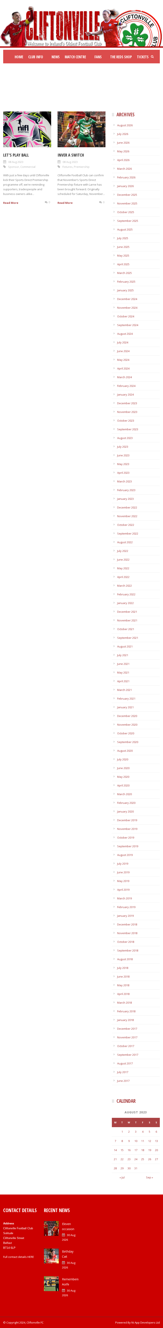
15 (122, 1150)
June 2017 (123, 1081)
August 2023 (125, 438)
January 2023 (125, 499)
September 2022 (127, 533)
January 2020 (125, 811)
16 (129, 1150)
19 (149, 1150)
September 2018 (127, 950)
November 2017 (127, 1037)
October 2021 (125, 629)
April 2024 (123, 368)
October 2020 (125, 733)
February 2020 (126, 803)
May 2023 (123, 464)
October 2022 (125, 525)
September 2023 (127, 429)
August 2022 (125, 542)
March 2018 (124, 1002)
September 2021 (127, 638)
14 (115, 1150)
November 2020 (127, 725)
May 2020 (123, 777)
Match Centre (75, 56)
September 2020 (127, 742)
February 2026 (126, 177)
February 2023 (126, 490)
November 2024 (127, 308)
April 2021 (123, 681)
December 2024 (127, 299)
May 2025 (123, 255)
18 (142, 1150)
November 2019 (127, 829)
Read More (10, 203)
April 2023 (123, 473)
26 (149, 1159)
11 (142, 1141)
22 (122, 1159)
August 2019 (125, 855)
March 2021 (124, 690)
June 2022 (123, 559)
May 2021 (123, 672)
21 (115, 1159)
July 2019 (122, 863)
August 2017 (125, 1063)
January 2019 (125, 916)
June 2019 (123, 872)
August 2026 (125, 125)
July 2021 (122, 655)
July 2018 (122, 968)
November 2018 (127, 933)
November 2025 (127, 203)
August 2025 (125, 229)
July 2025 (122, 238)
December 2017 (127, 1029)
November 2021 (127, 620)
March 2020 (124, 794)
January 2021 (125, 707)
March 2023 (124, 481)
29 (122, 1168)
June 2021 (123, 664)
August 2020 (125, 751)
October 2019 (125, 837)
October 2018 (125, 942)
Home (19, 56)
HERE (30, 1257)
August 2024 (125, 334)
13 (156, 1141)
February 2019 (126, 907)
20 (156, 1150)
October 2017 (125, 1046)
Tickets (143, 56)
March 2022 (124, 586)
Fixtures (67, 167)
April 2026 (123, 160)
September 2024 (127, 325)
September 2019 (127, 846)
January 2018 (125, 1020)
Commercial (27, 167)
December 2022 (127, 507)
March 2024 (124, 377)
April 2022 (123, 577)
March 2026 (124, 169)
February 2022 (126, 594)
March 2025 (124, 273)
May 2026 (123, 151)
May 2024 (123, 360)
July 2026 (122, 134)
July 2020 (122, 759)
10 (135, 1141)
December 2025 (127, 195)
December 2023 (127, 403)
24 (135, 1159)
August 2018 (125, 959)
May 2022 (123, 568)
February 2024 (126, 386)
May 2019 (123, 881)
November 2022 (127, 516)
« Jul (122, 1177)
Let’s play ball (16, 155)
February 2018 (126, 1011)
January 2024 (125, 394)
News (56, 56)
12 (149, 1141)
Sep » (149, 1177)
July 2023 (122, 447)
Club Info (35, 56)
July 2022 (122, 551)
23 (129, 1159)
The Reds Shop (121, 56)
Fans (98, 56)
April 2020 (123, 785)
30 (129, 1168)
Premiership (82, 167)
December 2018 (127, 924)
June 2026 (123, 142)
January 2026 (125, 186)
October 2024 (125, 316)
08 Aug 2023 (15, 162)
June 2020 (123, 768)
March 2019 (124, 898)
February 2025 (126, 281)
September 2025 (127, 221)
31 (135, 1168)
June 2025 (123, 247)
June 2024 (123, 351)
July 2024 (122, 342)
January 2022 (125, 603)
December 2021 (127, 612)
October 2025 (125, 212)
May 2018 (123, 985)
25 (142, 1159)
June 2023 (123, 455)
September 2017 (127, 1055)
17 (135, 1150)
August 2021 (125, 646)
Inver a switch (71, 155)
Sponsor (13, 167)
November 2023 (127, 412)
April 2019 (123, 890)
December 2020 (127, 716)
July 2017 (122, 1072)
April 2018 (123, 994)
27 (156, 1159)
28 (115, 1168)
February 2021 (126, 698)
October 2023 (125, 420)
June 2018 (123, 976)
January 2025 (125, 290)
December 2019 (127, 820)
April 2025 (123, 264)
